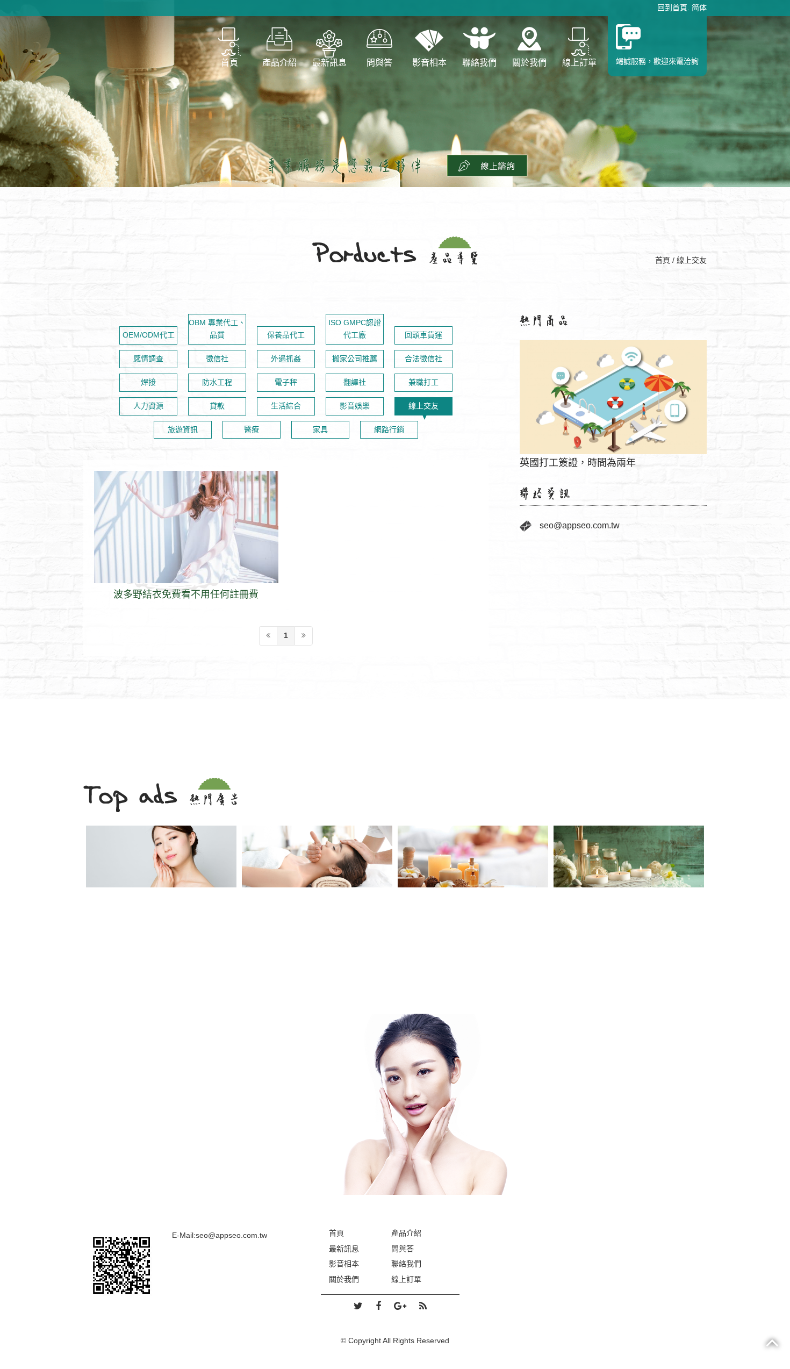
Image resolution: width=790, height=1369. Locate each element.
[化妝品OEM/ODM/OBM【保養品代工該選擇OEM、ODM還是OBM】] (395, 1103)
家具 (320, 429)
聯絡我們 (479, 62)
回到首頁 (672, 7)
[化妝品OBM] (473, 856)
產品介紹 (279, 62)
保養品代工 (286, 335)
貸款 (217, 406)
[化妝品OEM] (161, 856)
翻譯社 (354, 382)
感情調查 (148, 358)
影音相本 (429, 62)
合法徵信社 (423, 358)
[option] (613, 398)
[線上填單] (487, 165)
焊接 (148, 382)
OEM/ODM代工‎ (149, 335)
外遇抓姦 (286, 358)
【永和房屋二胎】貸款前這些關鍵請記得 (613, 398)
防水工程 (217, 382)
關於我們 (529, 62)
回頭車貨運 (423, 335)
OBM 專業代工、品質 (217, 329)
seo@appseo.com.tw (580, 525)
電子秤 (286, 382)
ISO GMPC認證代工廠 (354, 329)
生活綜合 (286, 406)
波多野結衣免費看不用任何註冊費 (186, 541)
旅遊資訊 (183, 429)
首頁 (229, 62)
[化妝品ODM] (317, 856)
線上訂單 (579, 62)
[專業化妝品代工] (629, 856)
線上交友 (423, 406)
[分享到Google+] (400, 1306)
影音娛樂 (355, 406)
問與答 (379, 62)
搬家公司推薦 (354, 358)
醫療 (251, 429)
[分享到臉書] (378, 1306)
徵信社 (217, 358)
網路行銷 (389, 429)
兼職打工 (423, 382)
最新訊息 (329, 62)
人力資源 (148, 406)
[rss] (423, 1306)
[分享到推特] (358, 1306)
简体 (699, 7)
